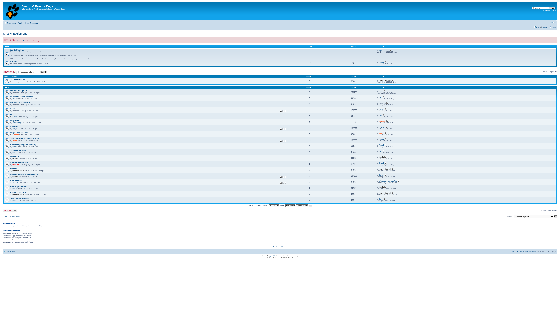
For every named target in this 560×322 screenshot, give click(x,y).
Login (554, 27)
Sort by (282, 205)
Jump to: (510, 216)
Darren (381, 175)
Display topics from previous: (258, 205)
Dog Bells (14, 121)
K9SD (381, 91)
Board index (11, 23)
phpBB (272, 256)
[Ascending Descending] (304, 205)
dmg (13, 99)
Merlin (14, 159)
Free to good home (18, 187)
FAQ (537, 27)
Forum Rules (22, 41)
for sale (13, 169)
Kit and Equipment (31, 23)
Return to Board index (12, 216)
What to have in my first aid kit (24, 175)
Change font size (553, 22)
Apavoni (15, 182)
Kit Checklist (16, 181)
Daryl (14, 153)
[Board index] (13, 10)
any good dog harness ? (21, 91)
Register (546, 27)
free (12, 115)
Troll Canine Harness (19, 199)
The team (514, 251)
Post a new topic (9, 71)
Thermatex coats (17, 80)
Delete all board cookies (528, 251)
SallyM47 (382, 121)
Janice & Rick (384, 50)
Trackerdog (16, 123)
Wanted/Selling (17, 50)
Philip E (15, 147)
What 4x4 (14, 127)
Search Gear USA (18, 193)
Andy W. (15, 129)
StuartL (381, 62)
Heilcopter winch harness (21, 97)
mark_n (381, 109)
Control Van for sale (19, 163)
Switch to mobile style (280, 247)
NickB (14, 177)
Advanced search (549, 10)
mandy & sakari (20, 82)
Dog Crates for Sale (19, 133)
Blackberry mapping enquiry (23, 145)
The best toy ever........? (20, 151)
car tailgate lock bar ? (20, 103)
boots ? (13, 109)
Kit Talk (13, 62)
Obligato (15, 165)
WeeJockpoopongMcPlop (388, 181)
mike (15, 117)
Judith (16, 135)
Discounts (14, 157)
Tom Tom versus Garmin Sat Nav (25, 139)
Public (20, 23)
